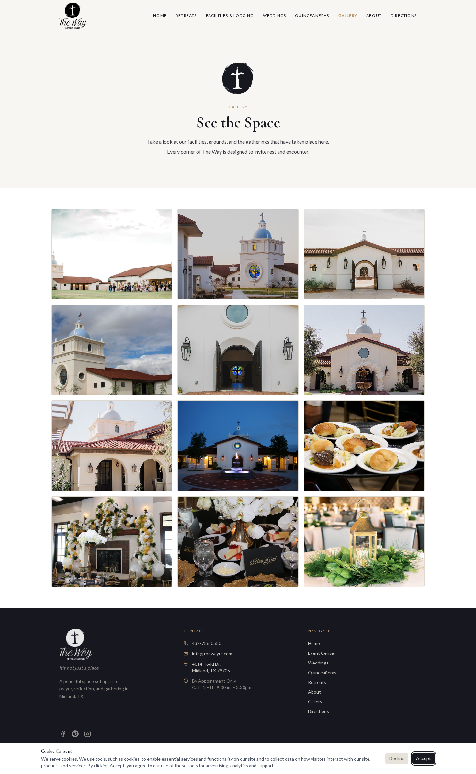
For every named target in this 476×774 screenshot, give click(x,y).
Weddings (274, 15)
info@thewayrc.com (212, 653)
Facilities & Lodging (230, 15)
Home (160, 15)
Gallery (347, 15)
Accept (423, 758)
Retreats (186, 15)
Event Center (321, 653)
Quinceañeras (312, 15)
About (374, 15)
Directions (404, 15)
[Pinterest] (75, 733)
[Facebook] (62, 733)
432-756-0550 (206, 643)
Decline (396, 758)
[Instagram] (87, 733)
